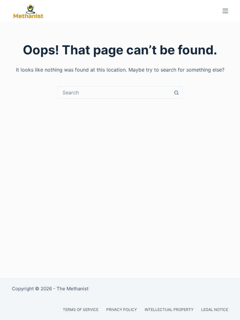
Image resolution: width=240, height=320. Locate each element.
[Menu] (225, 11)
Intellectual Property (169, 309)
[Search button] (176, 92)
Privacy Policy (121, 309)
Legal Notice (214, 309)
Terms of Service (80, 309)
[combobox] (114, 92)
